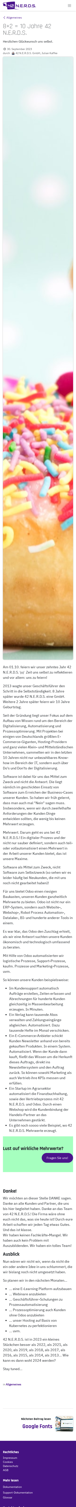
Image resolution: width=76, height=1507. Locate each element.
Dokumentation (12, 1487)
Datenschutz (10, 1466)
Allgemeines (14, 17)
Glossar (7, 1497)
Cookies (8, 1462)
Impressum (10, 1458)
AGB (5, 1470)
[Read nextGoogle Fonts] (64, 1423)
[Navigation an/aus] (69, 5)
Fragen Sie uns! (57, 1158)
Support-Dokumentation (18, 1492)
